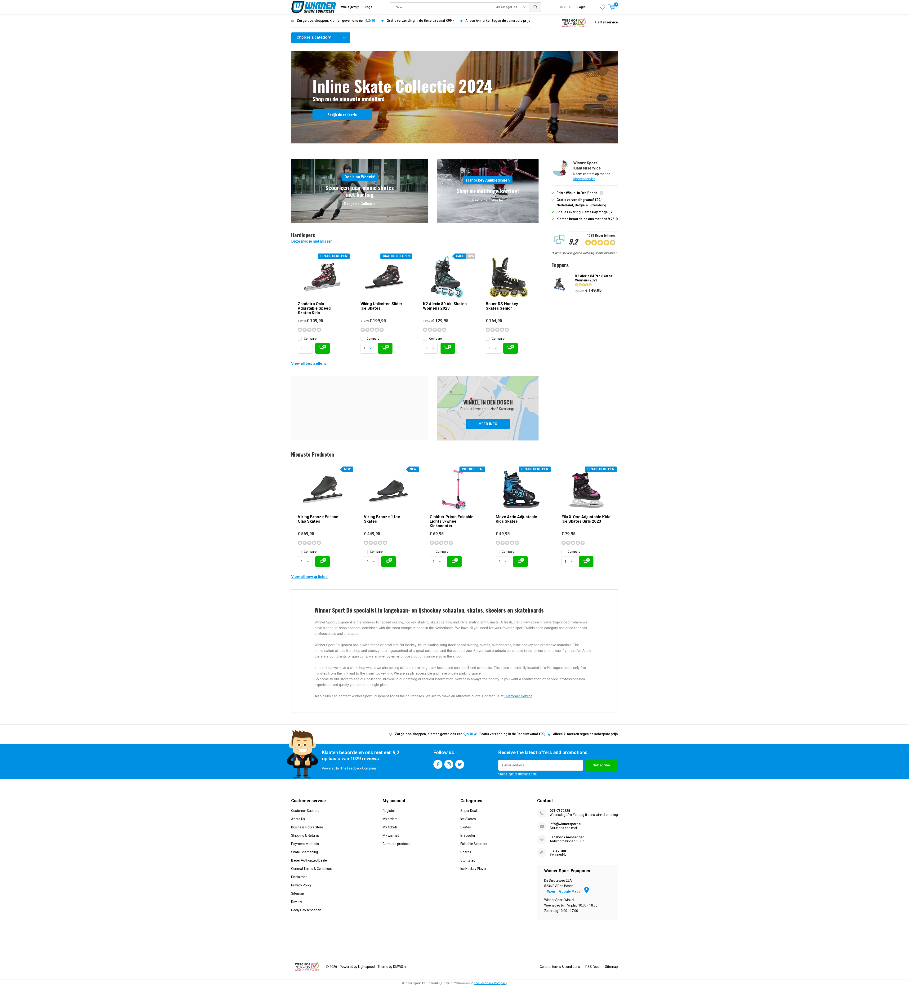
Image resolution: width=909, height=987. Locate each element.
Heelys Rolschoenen (306, 910)
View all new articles (309, 576)
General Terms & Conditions (312, 869)
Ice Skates (468, 819)
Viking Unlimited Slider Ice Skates (381, 306)
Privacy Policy (301, 885)
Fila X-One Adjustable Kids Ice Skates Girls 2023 (585, 519)
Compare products (396, 844)
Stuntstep (467, 860)
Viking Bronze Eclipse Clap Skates (318, 519)
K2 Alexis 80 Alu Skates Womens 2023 (445, 306)
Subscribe (601, 765)
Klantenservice (606, 22)
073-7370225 (560, 811)
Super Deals (469, 811)
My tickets (390, 827)
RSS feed (592, 967)
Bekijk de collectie (342, 114)
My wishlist (391, 835)
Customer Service (518, 696)
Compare (310, 338)
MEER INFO (488, 408)
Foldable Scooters (473, 844)
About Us (298, 819)
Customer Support (305, 811)
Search (535, 7)
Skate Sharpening (304, 852)
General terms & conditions (560, 967)
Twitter (459, 764)
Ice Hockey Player (473, 869)
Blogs (368, 7)
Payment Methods (305, 844)
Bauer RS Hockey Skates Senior (502, 306)
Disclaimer (299, 877)
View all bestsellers (308, 363)
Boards (465, 852)
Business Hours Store (307, 827)
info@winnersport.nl (566, 824)
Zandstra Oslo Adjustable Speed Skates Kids (314, 308)
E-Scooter (467, 835)
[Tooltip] (601, 193)
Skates (465, 827)
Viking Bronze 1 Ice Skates (382, 519)
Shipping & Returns (305, 835)
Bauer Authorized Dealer (309, 860)
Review (296, 902)
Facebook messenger (567, 837)
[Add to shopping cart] (322, 348)
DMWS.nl (399, 967)
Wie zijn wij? (350, 7)
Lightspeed (366, 967)
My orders (390, 819)
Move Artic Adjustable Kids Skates (516, 519)
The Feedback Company (490, 983)
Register (389, 811)
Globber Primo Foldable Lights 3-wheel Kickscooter (451, 521)
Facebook (437, 764)
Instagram (448, 764)
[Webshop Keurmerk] (574, 22)
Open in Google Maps (564, 891)
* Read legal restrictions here (517, 774)
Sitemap (297, 893)
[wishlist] (602, 7)
